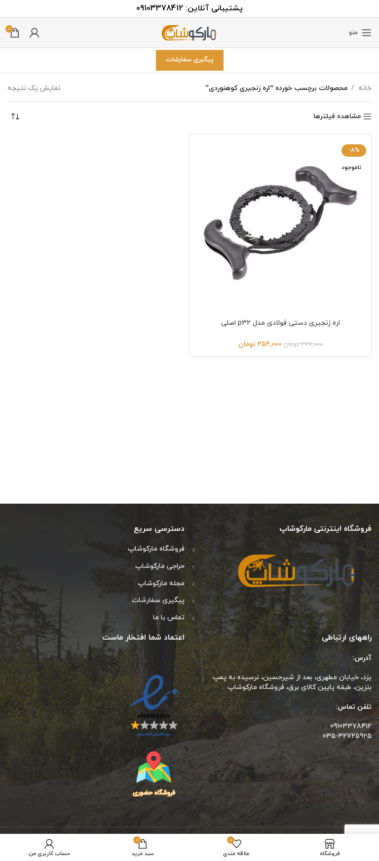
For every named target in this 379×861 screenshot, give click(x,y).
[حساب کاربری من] (34, 33)
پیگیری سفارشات (190, 59)
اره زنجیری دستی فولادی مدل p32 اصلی (280, 323)
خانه (365, 88)
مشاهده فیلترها (337, 117)
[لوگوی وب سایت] (189, 32)
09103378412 (159, 8)
